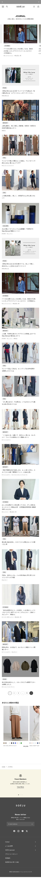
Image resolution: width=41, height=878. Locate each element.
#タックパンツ (5, 511)
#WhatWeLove (5, 95)
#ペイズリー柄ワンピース (8, 617)
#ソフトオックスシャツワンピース (19, 474)
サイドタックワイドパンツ (9, 745)
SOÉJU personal (9, 850)
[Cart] (38, 6)
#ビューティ (9, 233)
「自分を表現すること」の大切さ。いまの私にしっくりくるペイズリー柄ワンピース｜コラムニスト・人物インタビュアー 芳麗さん (18, 612)
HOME (3, 767)
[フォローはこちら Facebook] (14, 831)
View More (20, 787)
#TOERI (4, 233)
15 (27, 693)
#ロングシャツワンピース (8, 165)
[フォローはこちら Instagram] (18, 831)
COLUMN (5, 226)
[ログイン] (34, 6)
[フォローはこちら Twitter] (26, 831)
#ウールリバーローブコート (8, 686)
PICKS (4, 88)
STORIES (7, 46)
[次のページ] (31, 693)
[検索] (7, 6)
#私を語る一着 (17, 55)
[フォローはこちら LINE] (22, 831)
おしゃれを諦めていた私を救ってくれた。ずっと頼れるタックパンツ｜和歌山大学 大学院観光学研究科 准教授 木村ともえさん (19, 507)
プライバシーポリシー (11, 854)
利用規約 (7, 858)
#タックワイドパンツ (8, 55)
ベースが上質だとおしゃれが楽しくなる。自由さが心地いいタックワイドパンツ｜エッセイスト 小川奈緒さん (18, 51)
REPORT (5, 123)
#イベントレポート (6, 439)
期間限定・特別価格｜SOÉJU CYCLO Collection (20, 2)
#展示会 (4, 130)
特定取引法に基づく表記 (12, 862)
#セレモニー (5, 580)
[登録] (32, 824)
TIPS (4, 158)
